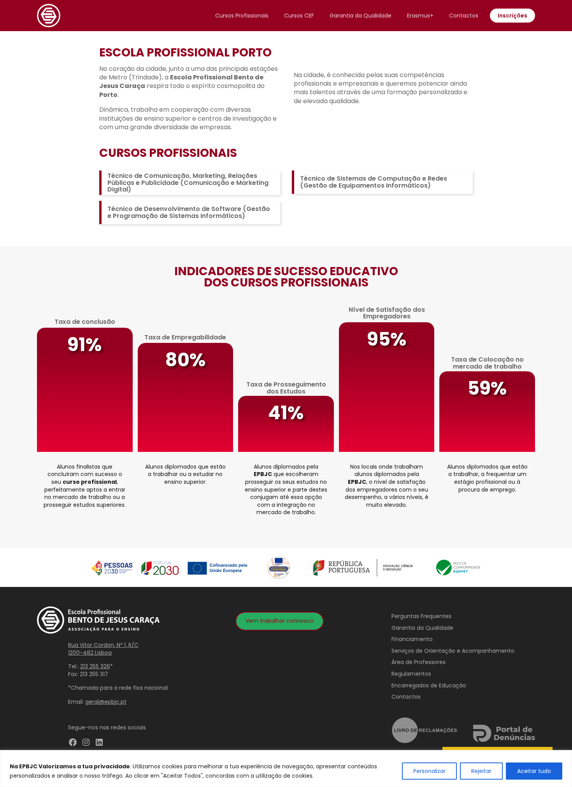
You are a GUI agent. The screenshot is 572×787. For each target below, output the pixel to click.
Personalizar (429, 771)
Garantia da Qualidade (360, 15)
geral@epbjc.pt (105, 702)
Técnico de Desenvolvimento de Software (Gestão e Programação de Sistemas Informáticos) (188, 212)
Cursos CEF (299, 15)
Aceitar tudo (534, 771)
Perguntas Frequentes (421, 616)
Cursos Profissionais (241, 15)
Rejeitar (481, 771)
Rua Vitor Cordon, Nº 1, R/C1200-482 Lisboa (103, 649)
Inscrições (512, 15)
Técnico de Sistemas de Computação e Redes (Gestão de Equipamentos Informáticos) (373, 182)
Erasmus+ (420, 15)
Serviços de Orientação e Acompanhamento (452, 651)
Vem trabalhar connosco (280, 621)
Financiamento (412, 639)
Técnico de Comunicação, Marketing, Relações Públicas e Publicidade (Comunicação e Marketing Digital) (187, 182)
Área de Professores (418, 662)
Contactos (463, 15)
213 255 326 (95, 666)
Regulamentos (411, 674)
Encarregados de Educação (428, 685)
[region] (286, 768)
